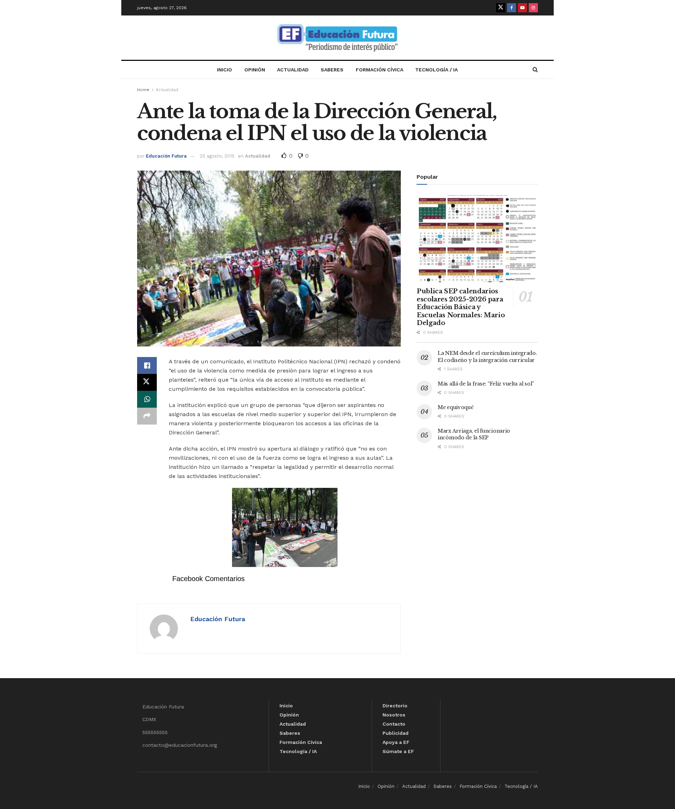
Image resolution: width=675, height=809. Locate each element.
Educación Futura (166, 156)
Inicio (224, 69)
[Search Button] (535, 69)
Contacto (393, 724)
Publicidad (395, 733)
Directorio (394, 705)
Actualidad (293, 69)
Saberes (332, 69)
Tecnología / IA (436, 69)
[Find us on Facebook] (511, 7)
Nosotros (393, 715)
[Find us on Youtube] (522, 7)
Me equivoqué (456, 407)
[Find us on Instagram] (533, 7)
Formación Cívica (379, 69)
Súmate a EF (398, 751)
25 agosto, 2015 (217, 156)
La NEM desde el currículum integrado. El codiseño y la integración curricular (487, 356)
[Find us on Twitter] (500, 7)
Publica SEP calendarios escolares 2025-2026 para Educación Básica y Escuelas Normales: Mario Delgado (460, 307)
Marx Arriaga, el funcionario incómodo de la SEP (474, 434)
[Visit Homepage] (337, 37)
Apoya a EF (396, 742)
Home (143, 89)
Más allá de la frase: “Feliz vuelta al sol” (486, 384)
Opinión (254, 69)
